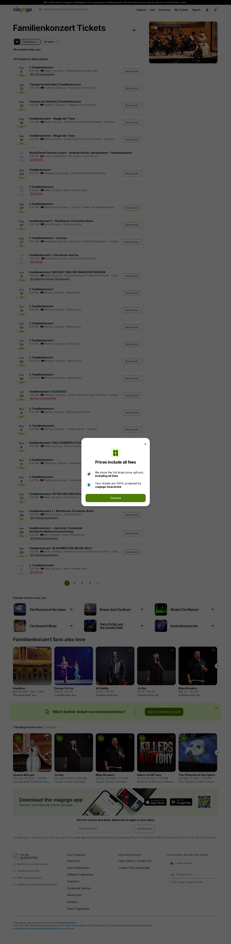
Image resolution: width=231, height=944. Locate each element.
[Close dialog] (145, 444)
